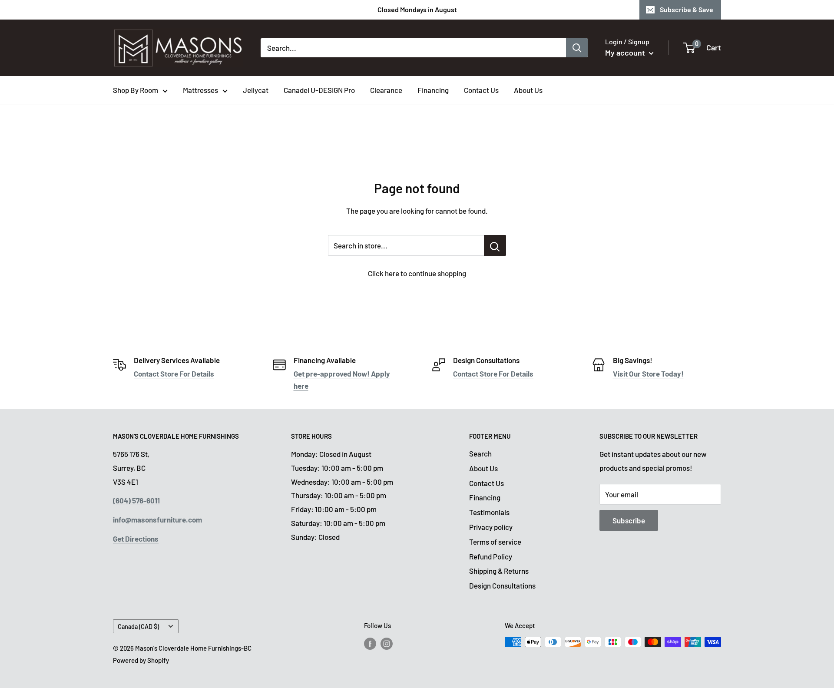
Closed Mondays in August (417, 9)
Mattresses (200, 90)
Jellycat (255, 90)
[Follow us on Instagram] (387, 643)
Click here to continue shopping (417, 273)
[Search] (577, 47)
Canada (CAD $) (138, 626)
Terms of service (495, 541)
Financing (433, 90)
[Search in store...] (495, 245)
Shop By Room (135, 90)
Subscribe (628, 520)
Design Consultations (502, 585)
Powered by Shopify (141, 660)
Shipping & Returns (499, 570)
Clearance (386, 90)
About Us (528, 90)
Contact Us (481, 90)
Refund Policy (490, 556)
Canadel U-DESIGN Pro (319, 90)
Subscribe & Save (686, 9)
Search (480, 453)
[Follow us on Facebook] (370, 643)
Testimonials (489, 512)
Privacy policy (491, 527)
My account (626, 52)
